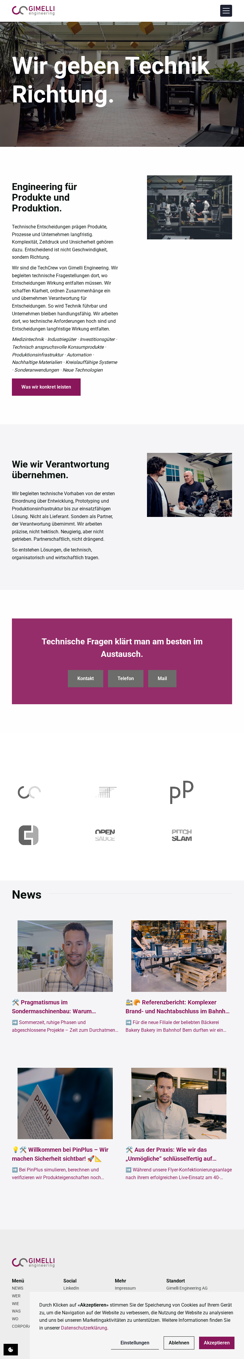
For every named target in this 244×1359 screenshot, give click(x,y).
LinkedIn (71, 1288)
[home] (33, 10)
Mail (162, 678)
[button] (226, 11)
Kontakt (85, 678)
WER (16, 1295)
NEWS (17, 1288)
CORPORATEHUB (28, 1326)
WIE (15, 1303)
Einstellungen (135, 1343)
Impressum (125, 1288)
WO (15, 1318)
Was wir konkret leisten (46, 387)
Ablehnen (179, 1343)
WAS (16, 1311)
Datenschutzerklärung (84, 1328)
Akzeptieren (217, 1343)
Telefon (126, 678)
